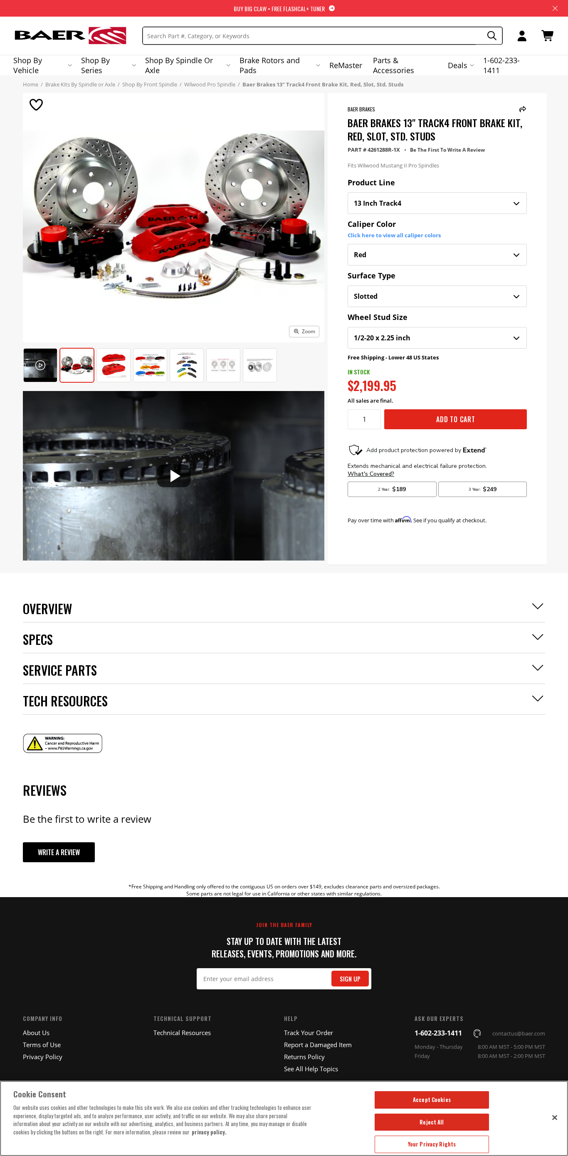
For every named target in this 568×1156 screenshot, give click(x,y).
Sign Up (350, 978)
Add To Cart (455, 419)
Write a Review (59, 852)
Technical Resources (182, 1032)
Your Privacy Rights (432, 1144)
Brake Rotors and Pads (270, 65)
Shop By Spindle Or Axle (179, 65)
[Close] (555, 1117)
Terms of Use (42, 1044)
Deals (457, 65)
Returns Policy (304, 1057)
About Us (36, 1032)
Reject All (432, 1122)
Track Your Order (308, 1032)
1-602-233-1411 (501, 65)
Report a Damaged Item (318, 1044)
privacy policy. (209, 1132)
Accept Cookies (432, 1099)
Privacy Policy (42, 1057)
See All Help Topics (311, 1069)
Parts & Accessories (393, 65)
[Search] (489, 36)
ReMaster (345, 65)
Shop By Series (95, 65)
